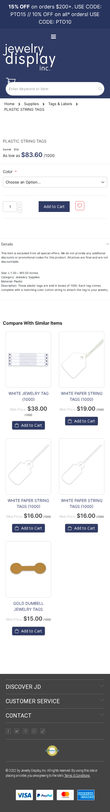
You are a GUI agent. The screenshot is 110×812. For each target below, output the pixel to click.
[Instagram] (34, 731)
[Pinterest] (25, 731)
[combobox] (55, 89)
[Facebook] (8, 731)
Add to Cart (31, 425)
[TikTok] (42, 731)
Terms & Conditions (77, 776)
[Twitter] (16, 731)
